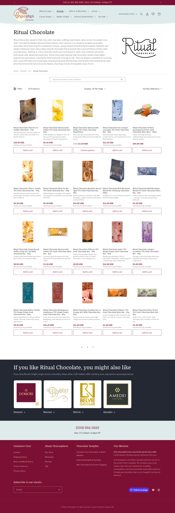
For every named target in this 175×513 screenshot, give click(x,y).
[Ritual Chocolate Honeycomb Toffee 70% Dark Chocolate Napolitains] (87, 110)
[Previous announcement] (14, 2)
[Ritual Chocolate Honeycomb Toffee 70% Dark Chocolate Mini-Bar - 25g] (57, 231)
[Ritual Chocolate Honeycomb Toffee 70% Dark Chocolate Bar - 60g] (57, 110)
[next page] (93, 347)
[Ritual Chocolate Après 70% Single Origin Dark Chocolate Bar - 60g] (117, 231)
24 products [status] (34, 88)
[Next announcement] (160, 2)
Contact (17, 452)
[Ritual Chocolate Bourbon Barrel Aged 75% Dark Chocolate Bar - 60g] (87, 171)
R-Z (29, 71)
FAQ (46, 466)
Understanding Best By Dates (88, 460)
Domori (18, 412)
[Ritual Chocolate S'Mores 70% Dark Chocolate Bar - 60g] (87, 231)
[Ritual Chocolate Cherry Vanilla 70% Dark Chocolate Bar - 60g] (28, 171)
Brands (23, 71)
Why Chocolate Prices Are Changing (91, 464)
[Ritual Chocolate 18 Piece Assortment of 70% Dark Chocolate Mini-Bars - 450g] (147, 110)
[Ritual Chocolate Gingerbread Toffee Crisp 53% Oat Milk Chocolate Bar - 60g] (28, 231)
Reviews (48, 461)
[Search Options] (122, 79)
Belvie (77, 412)
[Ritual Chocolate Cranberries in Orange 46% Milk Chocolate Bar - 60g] (87, 292)
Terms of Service (21, 466)
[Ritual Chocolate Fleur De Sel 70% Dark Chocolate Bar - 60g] (57, 171)
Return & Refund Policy (23, 461)
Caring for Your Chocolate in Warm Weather (91, 453)
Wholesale (49, 457)
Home (16, 71)
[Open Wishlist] (153, 14)
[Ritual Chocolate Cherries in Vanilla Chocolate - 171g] (28, 110)
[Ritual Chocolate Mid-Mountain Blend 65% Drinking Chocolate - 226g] (117, 171)
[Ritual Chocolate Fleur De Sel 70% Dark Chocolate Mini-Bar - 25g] (147, 292)
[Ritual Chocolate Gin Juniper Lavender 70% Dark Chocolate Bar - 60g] (117, 110)
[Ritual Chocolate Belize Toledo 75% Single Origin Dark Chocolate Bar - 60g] (28, 292)
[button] (46, 11)
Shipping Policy (20, 457)
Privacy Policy (20, 471)
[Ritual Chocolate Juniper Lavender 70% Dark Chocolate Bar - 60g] (147, 231)
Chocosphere (71, 507)
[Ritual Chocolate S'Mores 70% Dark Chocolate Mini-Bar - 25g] (117, 292)
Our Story (49, 452)
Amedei (107, 412)
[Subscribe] (59, 489)
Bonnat (47, 412)
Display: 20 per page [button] (93, 88)
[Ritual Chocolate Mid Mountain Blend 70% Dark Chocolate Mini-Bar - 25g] (147, 171)
